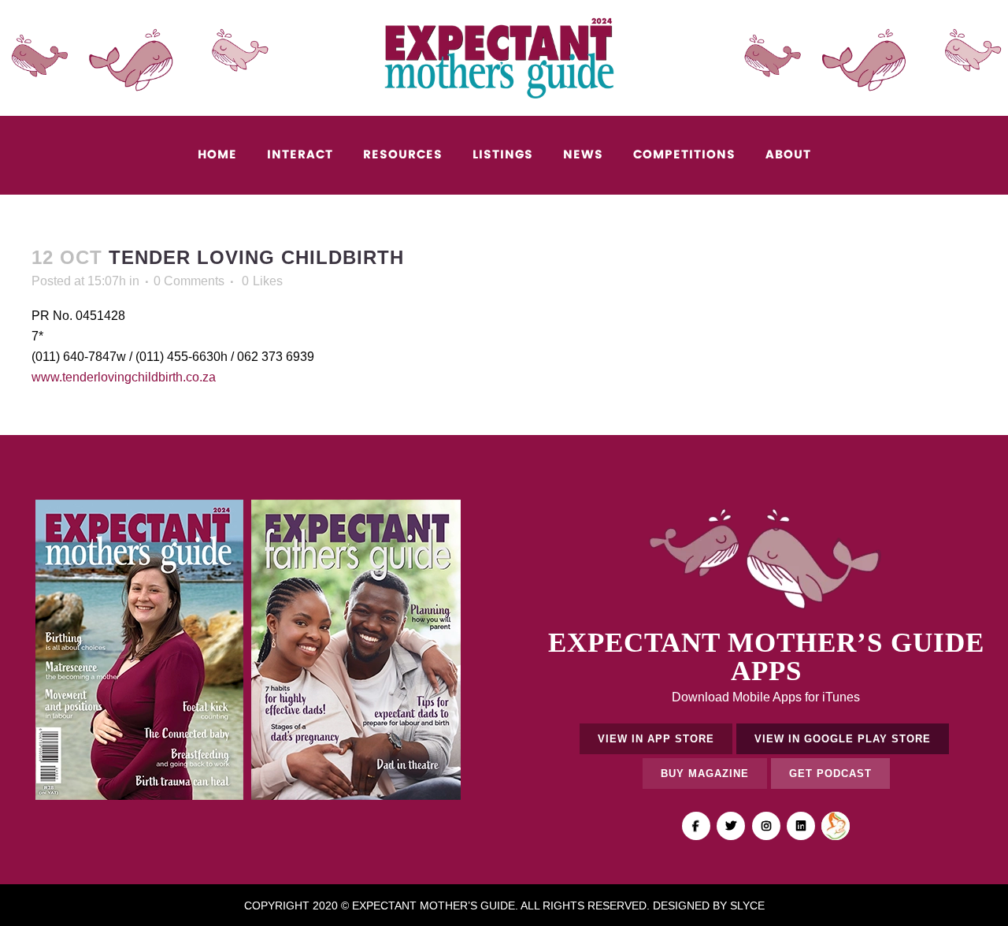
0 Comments (189, 281)
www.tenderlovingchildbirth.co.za (124, 377)
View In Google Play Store (842, 739)
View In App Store (656, 739)
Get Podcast (830, 773)
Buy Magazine (705, 773)
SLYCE (747, 905)
